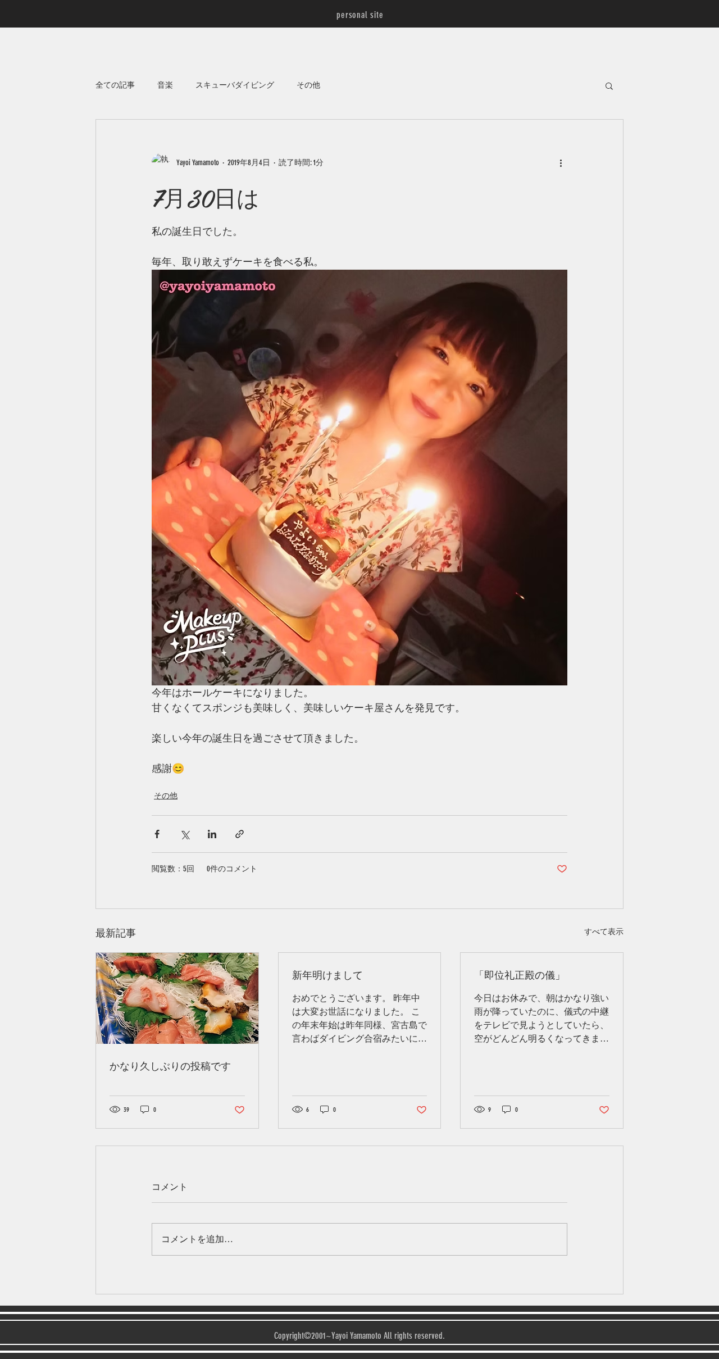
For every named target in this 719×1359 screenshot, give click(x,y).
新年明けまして (327, 974)
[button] (609, 85)
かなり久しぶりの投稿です (170, 1065)
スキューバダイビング (234, 85)
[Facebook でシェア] (157, 834)
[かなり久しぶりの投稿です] (177, 998)
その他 (308, 85)
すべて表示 (604, 932)
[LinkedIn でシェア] (212, 834)
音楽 (165, 85)
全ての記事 (115, 85)
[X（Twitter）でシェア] (184, 834)
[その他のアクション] (560, 162)
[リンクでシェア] (239, 834)
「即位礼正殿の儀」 (519, 974)
